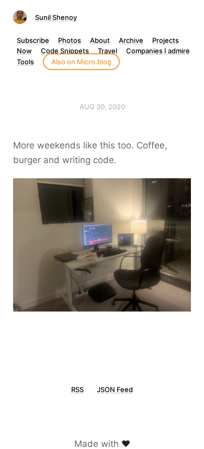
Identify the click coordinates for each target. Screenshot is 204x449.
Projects (165, 40)
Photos (69, 40)
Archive (131, 40)
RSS (77, 389)
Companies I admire (158, 51)
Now (24, 51)
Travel (107, 51)
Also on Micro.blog (81, 61)
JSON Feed (115, 389)
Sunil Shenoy (56, 17)
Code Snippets (65, 51)
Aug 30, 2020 (102, 106)
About (100, 40)
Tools (25, 61)
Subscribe (33, 40)
